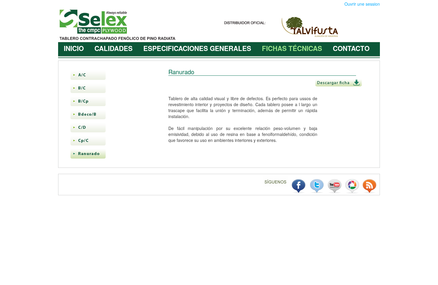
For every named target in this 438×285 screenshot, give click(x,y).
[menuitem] (73, 48)
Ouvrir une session (362, 4)
